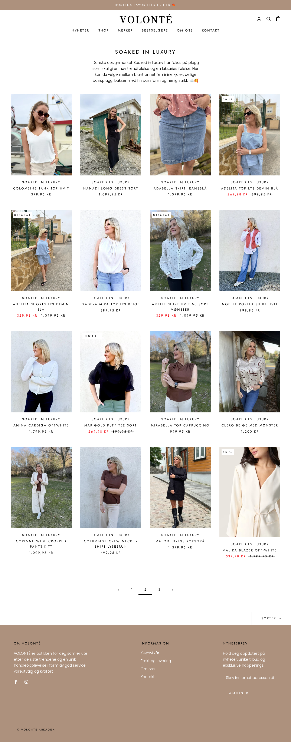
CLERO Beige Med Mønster (250, 425)
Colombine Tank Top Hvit (41, 188)
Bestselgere (155, 30)
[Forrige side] (118, 590)
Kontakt (211, 30)
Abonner (238, 693)
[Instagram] (26, 682)
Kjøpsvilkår (150, 653)
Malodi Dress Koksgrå (180, 541)
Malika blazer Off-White (250, 550)
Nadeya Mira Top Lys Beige (111, 304)
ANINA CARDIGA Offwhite (41, 425)
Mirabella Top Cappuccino (180, 425)
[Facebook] (15, 682)
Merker (125, 30)
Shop (103, 30)
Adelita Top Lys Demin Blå (249, 188)
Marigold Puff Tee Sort (110, 425)
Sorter (269, 618)
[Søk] (269, 18)
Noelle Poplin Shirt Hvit (250, 304)
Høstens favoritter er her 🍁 (145, 5)
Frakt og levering (156, 660)
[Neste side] (172, 590)
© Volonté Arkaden (36, 730)
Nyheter (80, 30)
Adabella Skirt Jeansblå (180, 188)
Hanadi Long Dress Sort (110, 188)
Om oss (185, 30)
